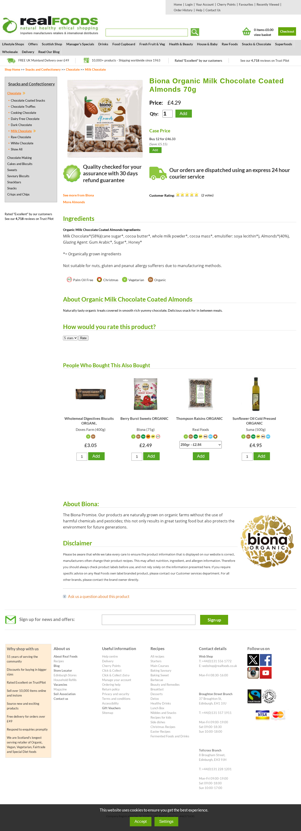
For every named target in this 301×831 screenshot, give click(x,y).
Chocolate (73, 69)
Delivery (28, 52)
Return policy (111, 689)
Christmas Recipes (162, 727)
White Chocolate (22, 143)
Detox (154, 699)
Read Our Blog (48, 52)
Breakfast (157, 689)
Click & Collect (112, 670)
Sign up (214, 619)
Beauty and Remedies (165, 684)
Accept (141, 821)
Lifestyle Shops (13, 44)
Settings (166, 821)
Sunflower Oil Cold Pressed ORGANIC (254, 420)
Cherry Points (226, 4)
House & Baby (207, 44)
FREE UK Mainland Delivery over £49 (43, 60)
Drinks (103, 44)
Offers (33, 44)
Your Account (205, 4)
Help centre (110, 656)
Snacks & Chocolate (256, 44)
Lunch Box (157, 708)
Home (178, 4)
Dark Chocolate (21, 125)
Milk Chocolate (95, 69)
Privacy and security (115, 694)
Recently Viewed (268, 4)
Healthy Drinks (160, 703)
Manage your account (116, 680)
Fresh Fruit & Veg (152, 44)
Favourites (246, 4)
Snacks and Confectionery (43, 69)
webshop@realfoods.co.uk (219, 666)
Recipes (59, 661)
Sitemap (107, 713)
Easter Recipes (160, 731)
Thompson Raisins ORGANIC (199, 418)
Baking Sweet (159, 675)
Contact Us (213, 10)
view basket (262, 35)
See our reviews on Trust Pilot (264, 60)
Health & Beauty (181, 44)
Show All (16, 149)
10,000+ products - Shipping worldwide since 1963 (126, 60)
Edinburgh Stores (65, 675)
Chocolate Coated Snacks (28, 100)
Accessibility (110, 703)
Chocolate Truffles (23, 106)
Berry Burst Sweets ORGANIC (144, 418)
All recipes (157, 656)
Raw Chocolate (21, 137)
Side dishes (157, 722)
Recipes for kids (160, 717)
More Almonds (74, 202)
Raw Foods (230, 44)
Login (189, 4)
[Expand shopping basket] (246, 31)
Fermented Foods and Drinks (169, 736)
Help (199, 10)
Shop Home (12, 69)
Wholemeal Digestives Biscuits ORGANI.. (89, 420)
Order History (183, 10)
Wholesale (10, 52)
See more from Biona (78, 195)
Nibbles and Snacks (163, 713)
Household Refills (65, 680)
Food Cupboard (123, 44)
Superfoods (283, 44)
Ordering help (111, 684)
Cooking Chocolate (23, 113)
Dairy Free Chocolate (25, 119)
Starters (156, 661)
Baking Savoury (160, 670)
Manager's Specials (80, 44)
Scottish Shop (52, 44)
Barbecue (156, 680)
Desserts (156, 694)
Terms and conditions (116, 699)
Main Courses (159, 666)
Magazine (60, 689)
